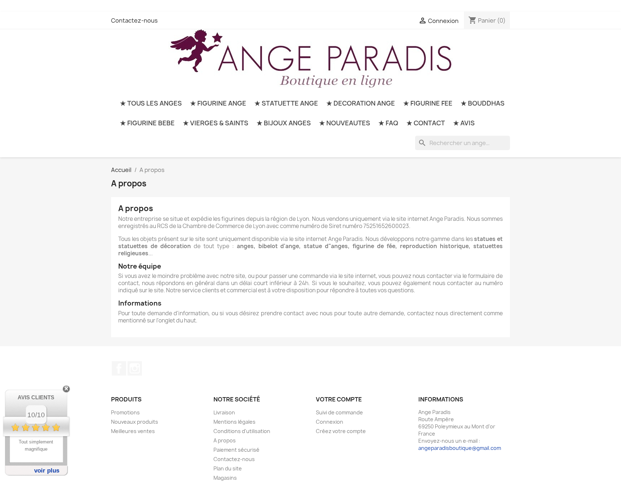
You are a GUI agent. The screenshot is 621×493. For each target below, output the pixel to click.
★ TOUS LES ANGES (151, 103)
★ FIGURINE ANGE (218, 103)
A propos (224, 440)
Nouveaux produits (134, 421)
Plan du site (227, 468)
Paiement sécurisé (236, 449)
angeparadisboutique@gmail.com (459, 448)
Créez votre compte (341, 431)
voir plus (46, 470)
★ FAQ (388, 122)
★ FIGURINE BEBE (147, 122)
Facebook (119, 368)
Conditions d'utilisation (241, 431)
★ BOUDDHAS (483, 103)
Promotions (125, 412)
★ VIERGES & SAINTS (215, 122)
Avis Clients (36, 397)
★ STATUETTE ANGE (286, 103)
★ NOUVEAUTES (344, 122)
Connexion (329, 421)
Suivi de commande (339, 412)
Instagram (135, 368)
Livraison (224, 412)
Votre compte (339, 399)
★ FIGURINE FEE (427, 103)
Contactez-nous (134, 20)
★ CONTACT (425, 122)
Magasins (225, 477)
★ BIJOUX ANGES (284, 122)
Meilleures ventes (133, 431)
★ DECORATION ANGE (360, 103)
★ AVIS (464, 122)
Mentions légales (234, 421)
